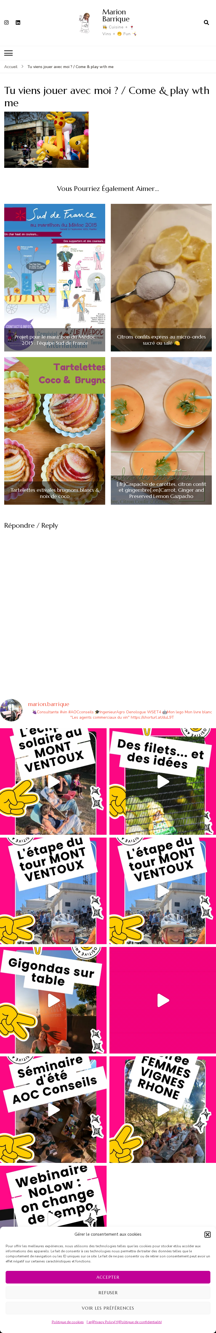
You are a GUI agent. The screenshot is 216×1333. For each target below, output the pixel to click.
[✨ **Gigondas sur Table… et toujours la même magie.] (53, 1000)
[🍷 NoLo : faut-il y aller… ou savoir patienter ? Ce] (53, 1219)
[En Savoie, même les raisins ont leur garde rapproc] (162, 781)
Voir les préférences (108, 1308)
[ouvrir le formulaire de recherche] (206, 23)
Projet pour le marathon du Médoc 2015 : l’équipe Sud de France (55, 340)
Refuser (108, 1292)
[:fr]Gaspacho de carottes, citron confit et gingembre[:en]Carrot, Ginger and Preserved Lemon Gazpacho (161, 490)
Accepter (108, 1277)
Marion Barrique (116, 15)
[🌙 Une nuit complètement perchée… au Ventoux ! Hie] (53, 781)
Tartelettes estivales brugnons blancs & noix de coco (54, 493)
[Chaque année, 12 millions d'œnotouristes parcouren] (162, 1000)
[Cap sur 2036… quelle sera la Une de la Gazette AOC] (53, 1109)
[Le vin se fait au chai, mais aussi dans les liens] (162, 1109)
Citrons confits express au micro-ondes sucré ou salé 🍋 (161, 340)
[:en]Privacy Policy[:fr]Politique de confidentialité (124, 1322)
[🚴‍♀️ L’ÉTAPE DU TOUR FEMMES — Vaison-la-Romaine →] (53, 891)
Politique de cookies (68, 1322)
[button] (207, 1234)
